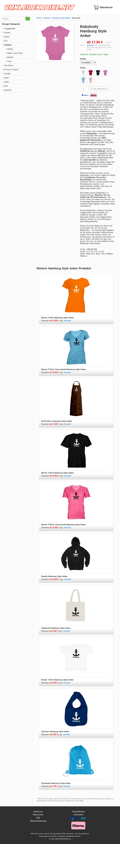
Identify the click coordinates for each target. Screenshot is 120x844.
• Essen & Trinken (10, 69)
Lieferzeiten (78, 815)
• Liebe (6, 82)
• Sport (6, 78)
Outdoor (46, 18)
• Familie (6, 74)
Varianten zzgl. (52, 320)
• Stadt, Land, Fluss (14, 53)
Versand (90, 45)
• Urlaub (9, 49)
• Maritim (9, 57)
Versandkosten (78, 811)
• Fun (5, 41)
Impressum (38, 811)
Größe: (83, 59)
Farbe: (83, 68)
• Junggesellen (9, 28)
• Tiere (8, 61)
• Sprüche (7, 90)
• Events (6, 33)
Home (39, 18)
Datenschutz (38, 815)
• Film (5, 86)
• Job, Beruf (8, 65)
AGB (38, 818)
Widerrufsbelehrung (38, 821)
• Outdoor (7, 45)
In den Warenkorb (99, 89)
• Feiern (6, 37)
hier (81, 801)
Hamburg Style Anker (61, 18)
